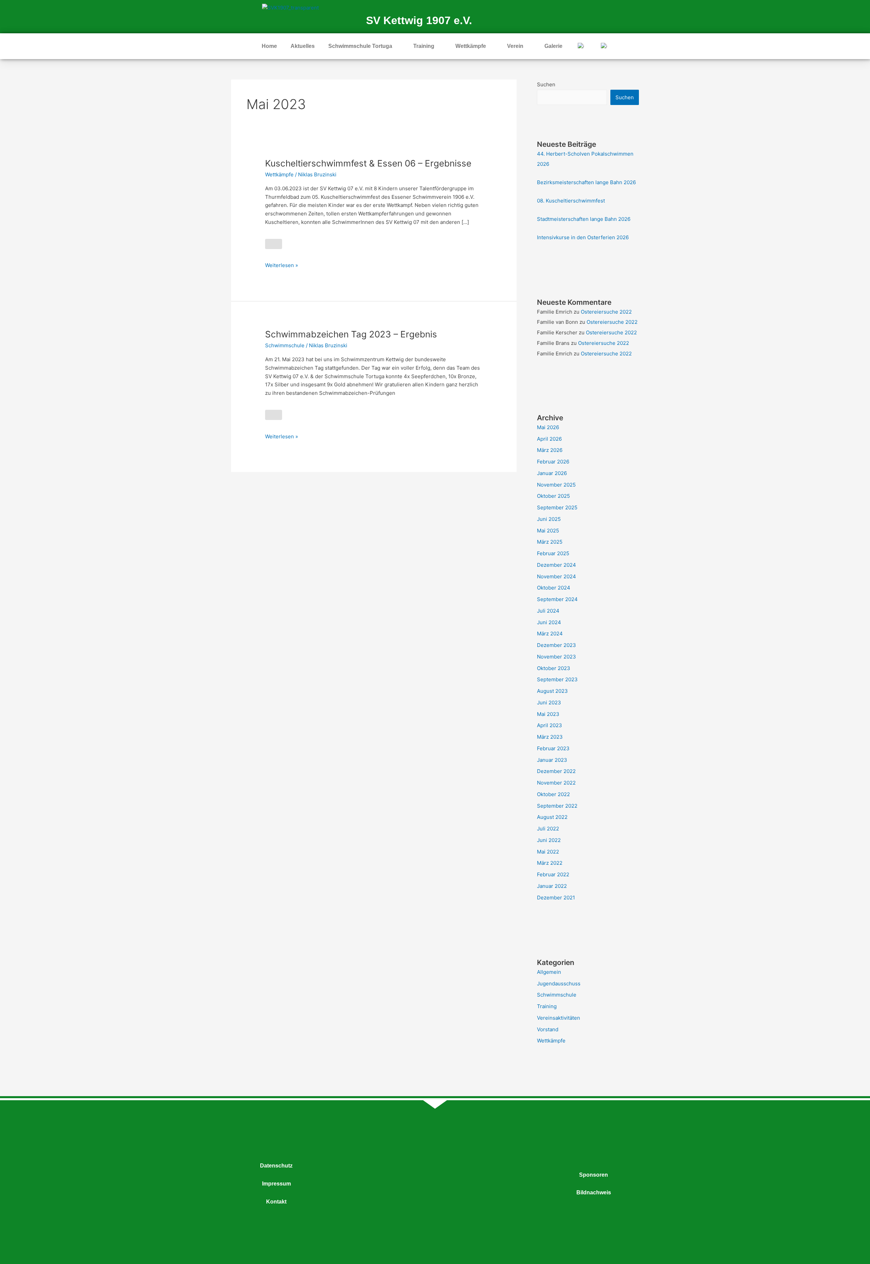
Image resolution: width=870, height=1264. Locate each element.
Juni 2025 (549, 519)
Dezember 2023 (556, 645)
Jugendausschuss (558, 983)
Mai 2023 (548, 714)
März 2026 (549, 450)
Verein (515, 46)
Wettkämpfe (470, 46)
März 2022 (549, 863)
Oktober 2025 (553, 496)
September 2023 (557, 679)
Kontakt (276, 1202)
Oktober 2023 (553, 668)
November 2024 (556, 576)
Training (423, 46)
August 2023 (552, 691)
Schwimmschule (284, 345)
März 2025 (549, 542)
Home (269, 46)
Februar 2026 (553, 461)
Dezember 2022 (556, 771)
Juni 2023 (549, 702)
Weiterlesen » (281, 264)
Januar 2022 (552, 886)
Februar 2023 (553, 748)
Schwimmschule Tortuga (360, 46)
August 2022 (552, 817)
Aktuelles (303, 46)
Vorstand (547, 1029)
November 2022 (556, 782)
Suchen (546, 84)
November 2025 (556, 484)
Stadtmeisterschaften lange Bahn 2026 (583, 219)
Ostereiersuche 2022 (606, 312)
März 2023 (550, 737)
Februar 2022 (553, 874)
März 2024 (550, 633)
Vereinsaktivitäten (558, 1018)
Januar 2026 (552, 473)
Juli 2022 (548, 828)
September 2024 (557, 599)
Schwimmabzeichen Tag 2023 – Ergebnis (351, 334)
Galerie (553, 46)
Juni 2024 (549, 622)
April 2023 (549, 725)
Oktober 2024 (553, 587)
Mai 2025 (548, 530)
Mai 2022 (548, 851)
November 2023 (556, 656)
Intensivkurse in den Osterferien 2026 (583, 237)
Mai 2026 (548, 427)
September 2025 (557, 507)
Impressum (276, 1184)
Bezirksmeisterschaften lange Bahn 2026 (586, 182)
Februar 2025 (553, 553)
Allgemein (549, 972)
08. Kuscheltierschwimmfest (571, 200)
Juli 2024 (548, 611)
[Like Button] (273, 244)
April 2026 (549, 439)
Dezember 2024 (556, 565)
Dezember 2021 (556, 897)
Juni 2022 (549, 840)
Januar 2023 (552, 760)
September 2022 (557, 806)
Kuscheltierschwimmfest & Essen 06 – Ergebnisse (368, 163)
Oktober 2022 (553, 794)
